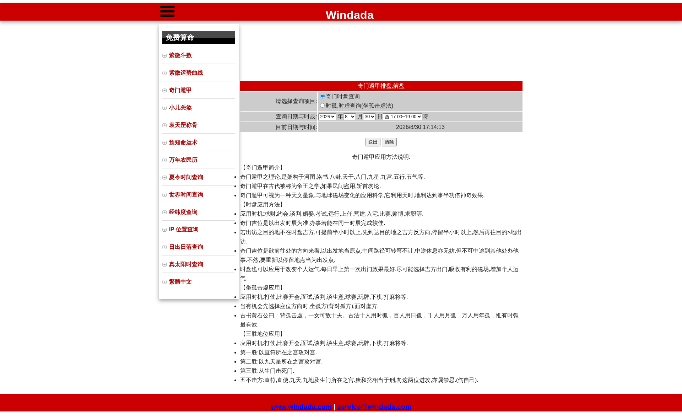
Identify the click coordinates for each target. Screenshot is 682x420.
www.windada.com (301, 406)
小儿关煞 (180, 107)
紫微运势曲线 (186, 73)
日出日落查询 (186, 247)
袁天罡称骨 (183, 125)
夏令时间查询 (186, 177)
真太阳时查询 (186, 264)
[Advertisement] (381, 50)
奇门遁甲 (180, 90)
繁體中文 (180, 282)
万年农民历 (183, 160)
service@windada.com (374, 406)
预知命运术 (183, 142)
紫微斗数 (180, 55)
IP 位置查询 (184, 229)
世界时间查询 (186, 195)
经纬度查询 (183, 212)
